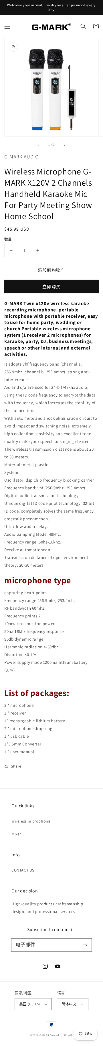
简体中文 (69, 1004)
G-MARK (44, 1035)
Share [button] (16, 766)
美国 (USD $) (29, 1004)
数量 (8, 239)
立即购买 (51, 286)
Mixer (16, 834)
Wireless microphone (30, 821)
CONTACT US (22, 870)
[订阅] (85, 945)
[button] (7, 26)
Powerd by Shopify (61, 1035)
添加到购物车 (51, 270)
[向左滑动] (38, 144)
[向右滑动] (64, 144)
